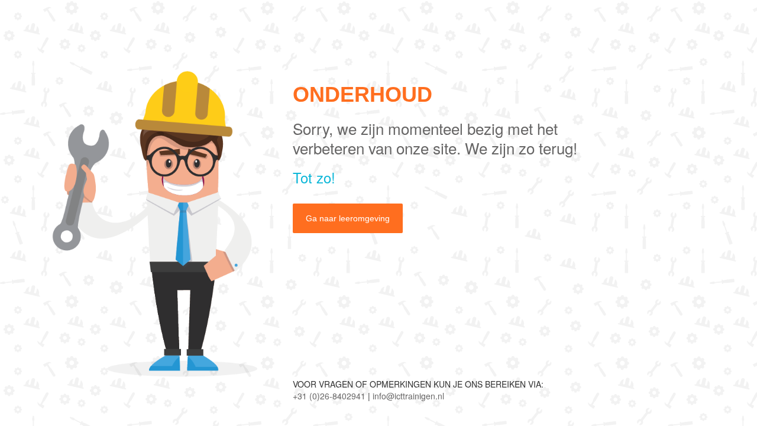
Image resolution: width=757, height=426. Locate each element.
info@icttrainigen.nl (408, 396)
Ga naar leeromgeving (348, 218)
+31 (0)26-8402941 (329, 396)
